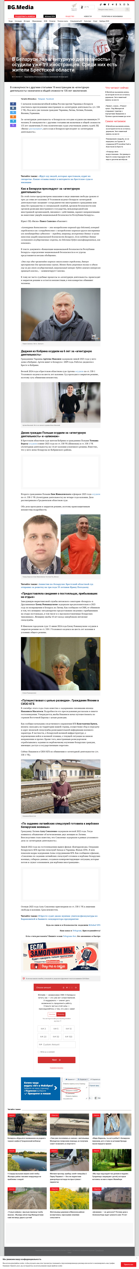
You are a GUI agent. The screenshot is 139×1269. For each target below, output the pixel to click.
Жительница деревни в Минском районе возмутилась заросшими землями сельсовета (67, 1215)
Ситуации (18, 21)
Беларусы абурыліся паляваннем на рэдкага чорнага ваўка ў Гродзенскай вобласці (27, 1139)
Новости (88, 16)
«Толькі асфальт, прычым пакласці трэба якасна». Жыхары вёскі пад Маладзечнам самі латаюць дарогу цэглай (25, 1215)
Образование (37, 21)
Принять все (128, 1264)
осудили (79, 371)
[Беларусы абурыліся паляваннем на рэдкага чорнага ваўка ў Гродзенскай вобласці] (27, 1125)
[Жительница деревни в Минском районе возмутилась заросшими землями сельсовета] (69, 1198)
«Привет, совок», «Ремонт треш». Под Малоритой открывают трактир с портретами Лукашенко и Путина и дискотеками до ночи (118, 111)
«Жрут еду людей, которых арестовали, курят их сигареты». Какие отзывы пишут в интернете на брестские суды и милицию (57, 179)
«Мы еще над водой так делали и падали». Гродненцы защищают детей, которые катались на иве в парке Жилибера (110, 1176)
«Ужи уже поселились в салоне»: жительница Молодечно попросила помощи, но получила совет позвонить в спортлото (69, 1141)
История (27, 21)
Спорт (95, 21)
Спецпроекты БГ (76, 21)
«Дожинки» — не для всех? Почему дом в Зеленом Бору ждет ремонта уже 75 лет (110, 1213)
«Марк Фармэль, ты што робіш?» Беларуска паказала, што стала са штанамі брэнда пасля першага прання (111, 1141)
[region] (69, 1262)
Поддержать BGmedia (25, 16)
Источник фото (63, 77)
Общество (69, 16)
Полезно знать (63, 21)
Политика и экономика (112, 16)
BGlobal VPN (50, 16)
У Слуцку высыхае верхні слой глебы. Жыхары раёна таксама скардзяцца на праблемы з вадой (24, 1176)
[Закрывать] (136, 1258)
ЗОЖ (45, 21)
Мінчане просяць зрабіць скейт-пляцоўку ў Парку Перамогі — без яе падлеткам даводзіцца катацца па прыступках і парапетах (68, 1178)
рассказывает (35, 128)
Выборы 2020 (104, 21)
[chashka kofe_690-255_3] (60, 956)
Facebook (50, 99)
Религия (52, 21)
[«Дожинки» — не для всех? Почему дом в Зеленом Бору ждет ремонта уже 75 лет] (111, 1198)
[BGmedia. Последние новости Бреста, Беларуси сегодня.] (20, 7)
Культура (87, 21)
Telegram (41, 99)
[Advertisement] (60, 154)
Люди (10, 21)
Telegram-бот (69, 936)
